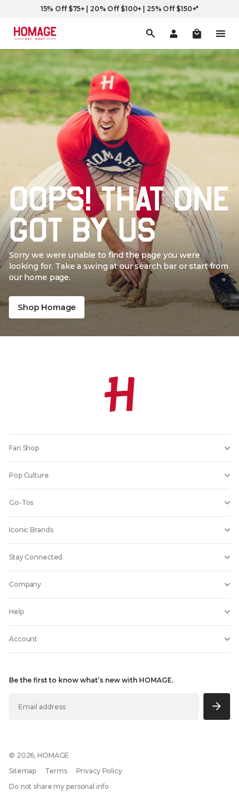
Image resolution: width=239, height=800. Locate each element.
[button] (197, 33)
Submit (217, 706)
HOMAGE (53, 755)
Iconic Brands (31, 530)
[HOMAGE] (35, 33)
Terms (56, 771)
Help (16, 611)
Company (25, 584)
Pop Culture (29, 475)
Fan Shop (24, 448)
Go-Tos (21, 502)
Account (23, 639)
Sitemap (22, 771)
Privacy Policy (99, 771)
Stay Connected (35, 557)
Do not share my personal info (59, 786)
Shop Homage (47, 307)
